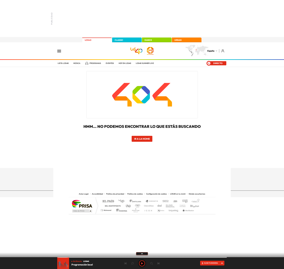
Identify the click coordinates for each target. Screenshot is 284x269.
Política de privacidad (115, 194)
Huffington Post (112, 205)
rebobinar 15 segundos (132, 263)
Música (76, 63)
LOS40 (88, 40)
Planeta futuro (181, 205)
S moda (160, 209)
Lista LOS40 (63, 63)
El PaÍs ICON (148, 209)
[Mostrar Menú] (61, 51)
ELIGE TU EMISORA (211, 263)
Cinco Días (148, 205)
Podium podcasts (135, 209)
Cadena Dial (159, 205)
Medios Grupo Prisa (81, 211)
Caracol (194, 201)
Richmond (106, 209)
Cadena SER (164, 201)
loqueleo (173, 209)
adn (184, 201)
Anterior (125, 263)
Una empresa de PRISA (82, 204)
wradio (137, 205)
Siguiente (158, 263)
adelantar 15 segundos (151, 263)
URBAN (177, 40)
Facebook (148, 162)
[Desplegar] (142, 253)
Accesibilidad (97, 194)
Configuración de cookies (156, 194)
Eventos (110, 63)
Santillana (136, 201)
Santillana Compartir (152, 201)
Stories (159, 162)
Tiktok (130, 162)
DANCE (148, 40)
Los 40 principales (122, 201)
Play (142, 263)
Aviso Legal (84, 194)
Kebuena (192, 205)
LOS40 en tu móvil (177, 194)
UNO (128, 205)
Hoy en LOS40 (125, 63)
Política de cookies (135, 194)
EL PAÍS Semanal (170, 205)
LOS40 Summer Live (145, 63)
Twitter (142, 162)
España (210, 51)
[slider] (142, 257)
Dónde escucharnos (197, 194)
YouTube (136, 162)
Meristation (188, 209)
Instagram (124, 162)
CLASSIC (119, 40)
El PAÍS (108, 201)
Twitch (153, 162)
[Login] (223, 50)
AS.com (174, 201)
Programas (95, 63)
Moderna (121, 209)
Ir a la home (142, 138)
